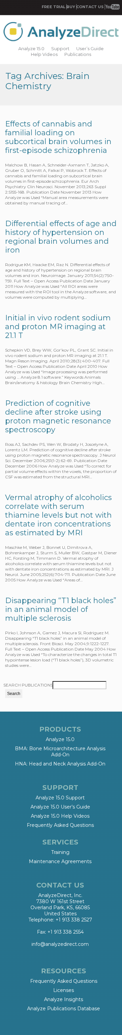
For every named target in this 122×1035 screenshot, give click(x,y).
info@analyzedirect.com (60, 944)
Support (60, 48)
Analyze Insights (63, 999)
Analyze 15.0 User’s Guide (60, 807)
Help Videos (44, 54)
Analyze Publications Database (63, 1009)
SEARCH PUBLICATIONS (28, 685)
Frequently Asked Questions (60, 825)
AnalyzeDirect (61, 32)
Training (60, 852)
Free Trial (53, 6)
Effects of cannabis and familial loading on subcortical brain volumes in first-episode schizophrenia (58, 137)
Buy (70, 6)
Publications (77, 54)
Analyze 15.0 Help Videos (60, 816)
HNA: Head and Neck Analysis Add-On (60, 764)
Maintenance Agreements (60, 861)
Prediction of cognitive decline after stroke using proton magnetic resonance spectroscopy (58, 416)
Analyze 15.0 (31, 48)
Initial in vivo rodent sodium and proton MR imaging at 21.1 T (58, 326)
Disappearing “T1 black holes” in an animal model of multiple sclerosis (60, 609)
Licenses (63, 990)
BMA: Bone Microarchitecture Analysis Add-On (60, 751)
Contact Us (90, 6)
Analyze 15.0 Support (60, 798)
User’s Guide (90, 48)
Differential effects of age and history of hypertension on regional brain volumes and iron (61, 237)
